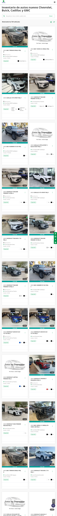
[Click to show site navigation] (54, 2)
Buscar (51, 16)
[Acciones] (25, 51)
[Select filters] (51, 22)
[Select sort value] (54, 22)
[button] (55, 242)
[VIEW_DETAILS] (42, 36)
